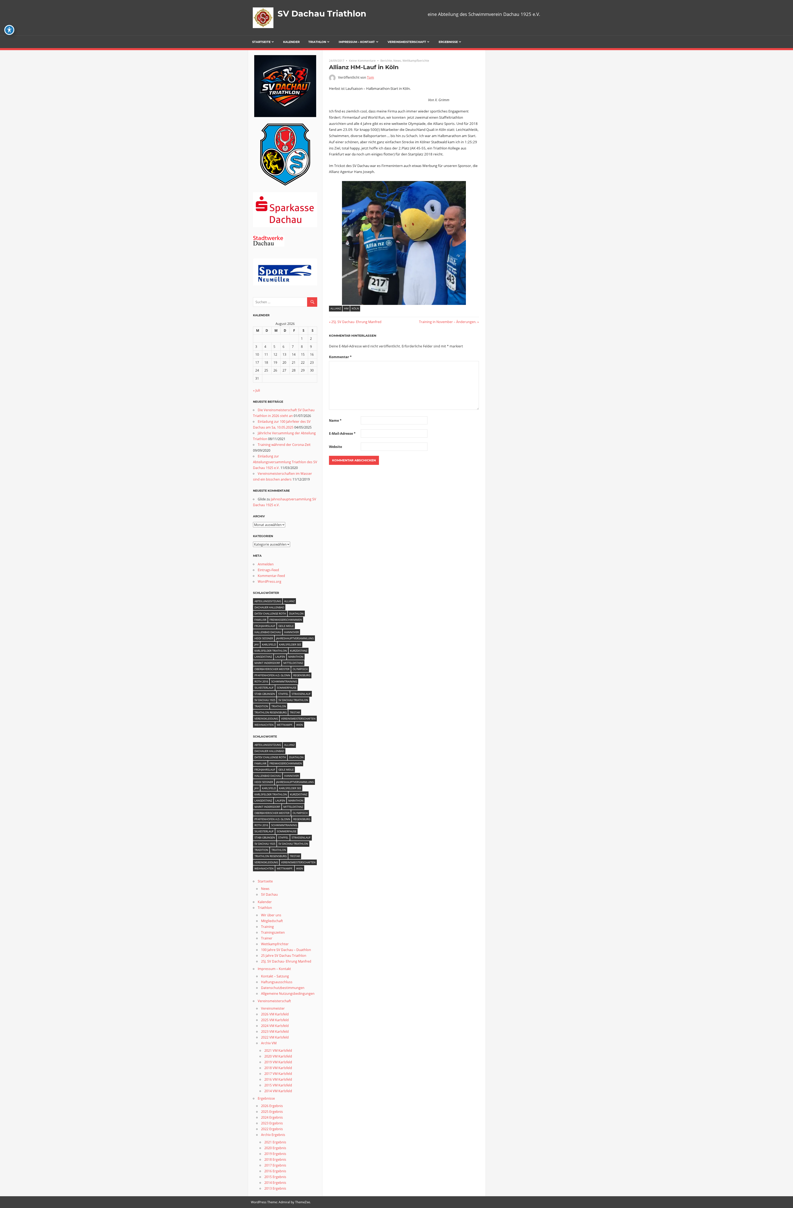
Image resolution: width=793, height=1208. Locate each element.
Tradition (261, 706)
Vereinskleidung (266, 718)
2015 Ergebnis (275, 1177)
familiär (260, 620)
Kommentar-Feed (271, 575)
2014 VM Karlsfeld (278, 1091)
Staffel (283, 694)
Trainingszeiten (273, 932)
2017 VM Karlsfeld (278, 1073)
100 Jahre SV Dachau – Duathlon (286, 949)
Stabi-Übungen (264, 694)
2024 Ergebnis (272, 1117)
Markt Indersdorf (267, 663)
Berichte (386, 61)
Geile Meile (286, 626)
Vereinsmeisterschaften (298, 718)
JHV (256, 644)
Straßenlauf (301, 694)
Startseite (261, 42)
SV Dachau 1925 (264, 700)
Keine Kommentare (362, 61)
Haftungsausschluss (276, 982)
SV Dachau (269, 894)
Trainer (266, 938)
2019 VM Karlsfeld (278, 1062)
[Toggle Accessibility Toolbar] (9, 30)
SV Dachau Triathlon (322, 13)
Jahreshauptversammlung (295, 638)
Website (335, 446)
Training (267, 926)
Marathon (295, 656)
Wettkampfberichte (415, 61)
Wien (299, 725)
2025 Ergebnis (272, 1111)
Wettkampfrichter (275, 944)
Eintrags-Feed (268, 570)
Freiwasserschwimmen (285, 620)
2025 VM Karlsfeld (275, 1020)
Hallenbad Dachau (267, 632)
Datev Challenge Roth (270, 613)
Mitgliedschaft (272, 921)
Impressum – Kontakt (357, 42)
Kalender (291, 42)
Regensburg (301, 675)
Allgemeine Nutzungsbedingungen (288, 993)
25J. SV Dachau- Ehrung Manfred (356, 322)
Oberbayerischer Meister (272, 669)
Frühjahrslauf (264, 626)
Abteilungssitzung (267, 601)
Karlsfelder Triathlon (270, 651)
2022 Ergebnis (272, 1129)
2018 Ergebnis (275, 1159)
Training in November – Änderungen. (447, 322)
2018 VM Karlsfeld (278, 1068)
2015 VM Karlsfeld (278, 1085)
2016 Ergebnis (275, 1171)
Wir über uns (271, 915)
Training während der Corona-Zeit (284, 444)
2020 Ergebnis (275, 1148)
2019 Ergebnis (275, 1153)
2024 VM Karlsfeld (275, 1025)
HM (346, 308)
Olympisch (300, 669)
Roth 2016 (261, 681)
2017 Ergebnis (275, 1165)
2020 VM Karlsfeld (278, 1056)
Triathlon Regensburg (270, 712)
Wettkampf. (285, 725)
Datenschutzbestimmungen (282, 987)
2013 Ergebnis (275, 1188)
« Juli (256, 390)
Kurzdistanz (298, 651)
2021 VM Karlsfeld (278, 1050)
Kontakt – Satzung (275, 976)
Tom (370, 77)
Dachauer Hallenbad (269, 607)
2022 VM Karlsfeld (275, 1037)
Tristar (295, 712)
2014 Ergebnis (275, 1182)
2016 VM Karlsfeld (278, 1079)
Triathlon (317, 42)
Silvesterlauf (264, 687)
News (397, 61)
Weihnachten (264, 725)
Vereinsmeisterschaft (407, 42)
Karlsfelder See (290, 644)
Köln (355, 308)
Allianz (335, 308)
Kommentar (340, 357)
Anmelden (266, 564)
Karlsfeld (269, 644)
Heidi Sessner (263, 638)
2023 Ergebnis (272, 1123)
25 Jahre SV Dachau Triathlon (283, 955)
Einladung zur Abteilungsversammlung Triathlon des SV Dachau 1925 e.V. (285, 462)
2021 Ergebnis (275, 1142)
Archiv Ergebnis (273, 1134)
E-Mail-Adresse (342, 433)
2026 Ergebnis (272, 1106)
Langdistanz (263, 656)
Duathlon (296, 613)
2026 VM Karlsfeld (275, 1014)
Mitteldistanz (293, 663)
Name (335, 420)
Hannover (291, 632)
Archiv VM (269, 1043)
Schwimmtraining (284, 681)
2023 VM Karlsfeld (275, 1031)
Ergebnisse (448, 42)
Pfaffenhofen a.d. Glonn (272, 675)
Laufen (280, 656)
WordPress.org (269, 581)
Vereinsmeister (273, 1008)
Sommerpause (286, 687)
